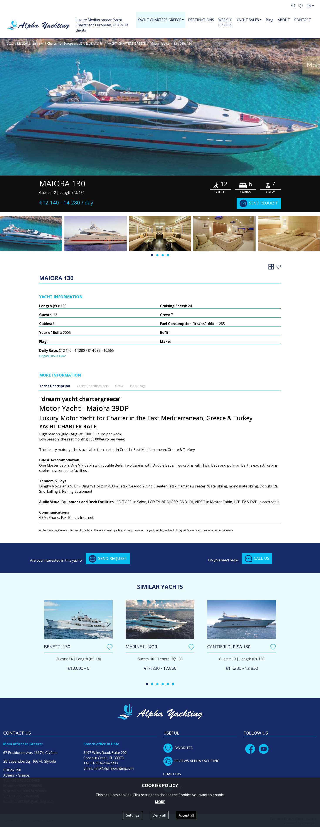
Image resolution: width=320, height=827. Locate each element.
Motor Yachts (159, 43)
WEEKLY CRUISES (225, 22)
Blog (269, 19)
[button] (300, 5)
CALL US (261, 558)
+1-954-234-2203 (104, 763)
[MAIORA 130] (160, 107)
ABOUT (284, 19)
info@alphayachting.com (114, 768)
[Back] (272, 266)
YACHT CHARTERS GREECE (126, 43)
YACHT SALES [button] (248, 19)
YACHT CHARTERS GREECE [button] (159, 19)
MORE (160, 801)
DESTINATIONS (201, 19)
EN (309, 5)
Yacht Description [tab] (54, 385)
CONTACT (302, 19)
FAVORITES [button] (183, 747)
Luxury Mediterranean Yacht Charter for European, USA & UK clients (102, 25)
